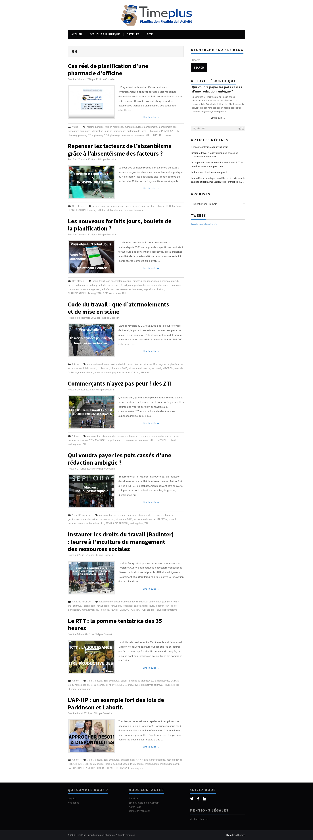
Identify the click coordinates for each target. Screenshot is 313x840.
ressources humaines (133, 135)
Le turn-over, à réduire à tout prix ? (209, 172)
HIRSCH (72, 764)
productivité (134, 685)
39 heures (114, 681)
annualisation (94, 436)
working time (74, 444)
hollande (147, 364)
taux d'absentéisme (112, 210)
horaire (90, 127)
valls (147, 372)
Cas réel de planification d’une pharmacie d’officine (108, 69)
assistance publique (154, 760)
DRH (168, 206)
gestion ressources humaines (156, 436)
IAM (155, 364)
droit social (89, 606)
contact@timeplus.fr (139, 811)
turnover (138, 210)
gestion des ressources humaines (152, 285)
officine (108, 131)
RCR (105, 293)
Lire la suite (151, 117)
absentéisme (99, 206)
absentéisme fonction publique (148, 206)
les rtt (86, 685)
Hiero (228, 835)
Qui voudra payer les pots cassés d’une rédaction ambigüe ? (119, 458)
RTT (153, 610)
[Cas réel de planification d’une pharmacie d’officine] (91, 102)
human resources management (141, 127)
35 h (89, 681)
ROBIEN (145, 610)
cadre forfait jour (101, 281)
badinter (143, 601)
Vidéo (75, 127)
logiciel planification (154, 289)
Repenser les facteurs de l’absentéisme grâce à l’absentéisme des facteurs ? (120, 149)
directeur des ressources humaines (151, 281)
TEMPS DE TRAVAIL (161, 135)
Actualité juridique (104, 34)
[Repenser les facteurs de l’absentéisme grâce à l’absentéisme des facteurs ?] (91, 182)
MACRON (168, 368)
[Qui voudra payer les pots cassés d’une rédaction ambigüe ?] (91, 491)
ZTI (84, 444)
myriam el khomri (84, 372)
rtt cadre (72, 689)
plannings (115, 135)
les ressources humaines (129, 289)
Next (242, 128)
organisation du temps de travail (130, 131)
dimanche (132, 515)
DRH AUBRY (173, 601)
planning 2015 (85, 135)
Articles (133, 34)
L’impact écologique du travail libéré (209, 147)
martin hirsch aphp (170, 764)
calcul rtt (125, 681)
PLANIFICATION (170, 131)
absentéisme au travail (119, 206)
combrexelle (110, 364)
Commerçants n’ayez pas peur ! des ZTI (120, 383)
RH (147, 135)
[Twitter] (192, 799)
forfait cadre (82, 285)
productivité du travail (152, 685)
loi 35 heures (97, 685)
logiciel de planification (171, 364)
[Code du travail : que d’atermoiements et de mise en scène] (91, 340)
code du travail (95, 364)
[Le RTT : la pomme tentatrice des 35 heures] (91, 657)
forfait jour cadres (110, 285)
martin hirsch (152, 764)
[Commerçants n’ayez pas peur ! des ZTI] (91, 412)
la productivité (162, 681)
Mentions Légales (199, 819)
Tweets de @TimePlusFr (204, 224)
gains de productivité (142, 681)
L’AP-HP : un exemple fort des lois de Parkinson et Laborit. (116, 703)
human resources (114, 127)
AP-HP (139, 760)
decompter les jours (121, 281)
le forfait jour (108, 289)
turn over (128, 210)
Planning (72, 135)
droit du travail (125, 364)
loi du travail (89, 368)
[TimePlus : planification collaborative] (156, 14)
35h (106, 681)
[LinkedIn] (204, 799)
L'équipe (72, 798)
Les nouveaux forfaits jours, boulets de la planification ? (119, 224)
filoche (138, 364)
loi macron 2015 (118, 368)
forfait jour (94, 285)
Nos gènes (73, 803)
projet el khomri (103, 372)
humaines (176, 285)
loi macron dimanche (139, 368)
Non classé (78, 206)
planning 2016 (101, 135)
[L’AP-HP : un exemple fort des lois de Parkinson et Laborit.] (91, 736)
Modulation (97, 131)
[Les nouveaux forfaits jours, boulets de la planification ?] (91, 257)
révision (135, 372)
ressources (115, 293)
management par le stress (95, 610)
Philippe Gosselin (105, 79)
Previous (239, 128)
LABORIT (176, 681)
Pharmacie (154, 131)
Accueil (76, 34)
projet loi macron (121, 372)
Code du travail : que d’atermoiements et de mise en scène (118, 307)
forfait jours (127, 285)
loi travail (156, 368)
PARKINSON (119, 685)
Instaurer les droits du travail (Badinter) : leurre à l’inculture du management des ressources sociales (121, 541)
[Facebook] (198, 799)
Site (150, 34)
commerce (120, 515)
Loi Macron (103, 368)
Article (75, 364)
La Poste (177, 206)
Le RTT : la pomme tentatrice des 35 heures (115, 624)
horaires (99, 127)
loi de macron (75, 368)
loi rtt (108, 685)
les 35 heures (75, 685)
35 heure (97, 681)
